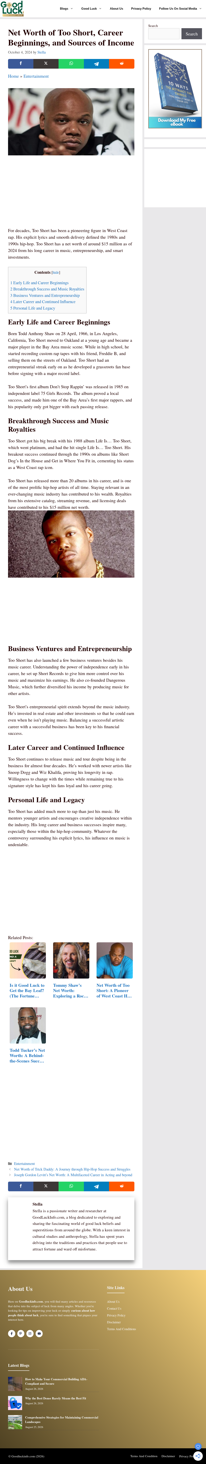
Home (13, 76)
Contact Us (114, 1308)
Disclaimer (114, 1322)
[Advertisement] (71, 197)
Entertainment (36, 76)
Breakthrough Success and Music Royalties (47, 289)
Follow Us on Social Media (178, 8)
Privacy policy (188, 1456)
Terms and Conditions (121, 1329)
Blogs (64, 8)
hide (56, 272)
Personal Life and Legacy (32, 308)
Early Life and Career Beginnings (39, 282)
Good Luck (89, 8)
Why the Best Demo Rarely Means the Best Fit (55, 1398)
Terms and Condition (144, 1456)
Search (153, 25)
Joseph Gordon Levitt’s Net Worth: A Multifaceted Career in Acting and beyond (73, 1174)
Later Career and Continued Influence (42, 301)
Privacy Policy (141, 8)
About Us (116, 8)
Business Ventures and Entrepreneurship (45, 295)
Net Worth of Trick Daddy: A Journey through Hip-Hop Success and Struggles (72, 1169)
